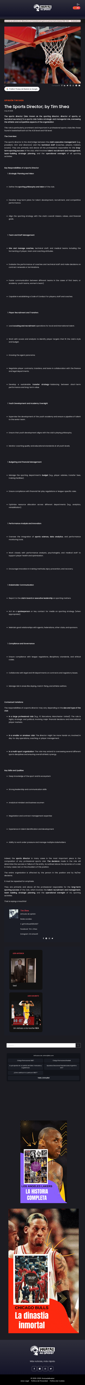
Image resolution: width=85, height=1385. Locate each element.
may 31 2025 (8, 111)
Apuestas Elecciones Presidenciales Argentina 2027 (62, 1067)
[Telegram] (76, 85)
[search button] (78, 1045)
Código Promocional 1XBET (25, 1060)
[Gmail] (70, 85)
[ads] (44, 1161)
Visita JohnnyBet (43, 1078)
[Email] (79, 85)
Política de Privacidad (39, 1381)
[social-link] (34, 1368)
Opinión (9, 100)
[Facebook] (61, 85)
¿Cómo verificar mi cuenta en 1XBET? (25, 1073)
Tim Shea (18, 100)
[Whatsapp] (73, 85)
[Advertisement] (25, 1098)
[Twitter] (67, 85)
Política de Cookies (57, 1381)
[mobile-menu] (79, 4)
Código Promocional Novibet (62, 1060)
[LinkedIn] (64, 85)
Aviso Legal (25, 1381)
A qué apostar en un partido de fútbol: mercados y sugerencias (25, 1067)
